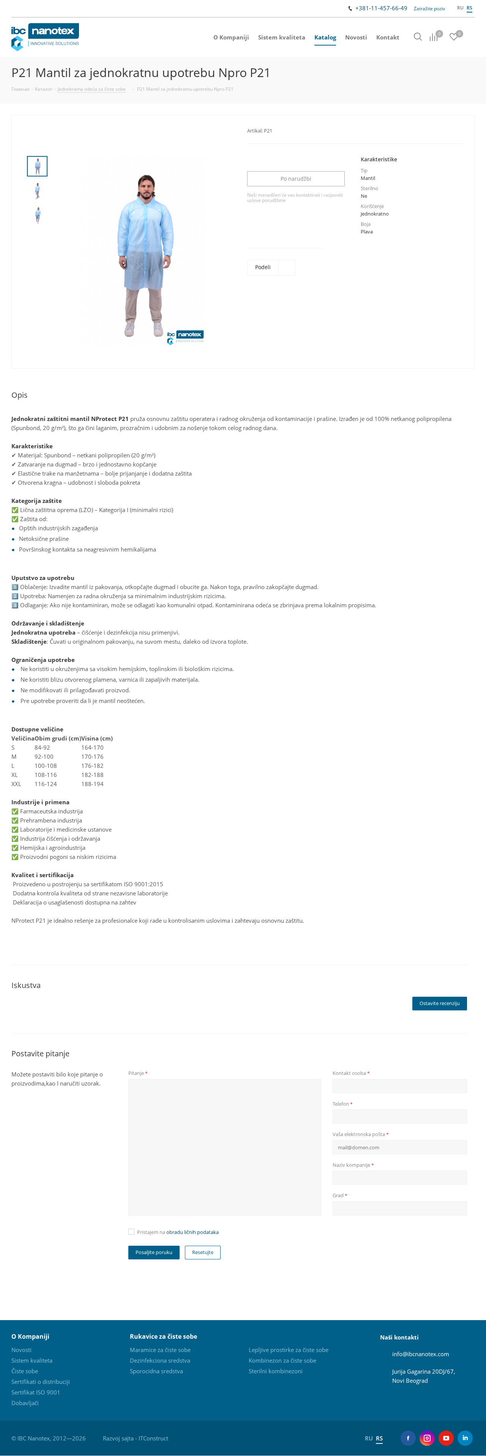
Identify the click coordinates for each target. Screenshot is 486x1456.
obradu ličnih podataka (192, 1232)
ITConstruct (153, 1438)
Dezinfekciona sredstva (160, 1360)
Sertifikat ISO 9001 (35, 1392)
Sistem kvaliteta (31, 1360)
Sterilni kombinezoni (276, 1371)
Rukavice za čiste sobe (163, 1336)
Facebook (408, 1438)
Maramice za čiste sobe (160, 1350)
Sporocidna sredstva (156, 1371)
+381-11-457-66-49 (381, 8)
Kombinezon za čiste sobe (282, 1360)
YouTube (446, 1438)
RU (460, 8)
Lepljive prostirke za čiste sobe (288, 1350)
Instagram (427, 1438)
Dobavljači (25, 1403)
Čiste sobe (24, 1371)
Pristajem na (178, 1232)
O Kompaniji (30, 1336)
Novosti (21, 1350)
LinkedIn (465, 1438)
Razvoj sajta (118, 1438)
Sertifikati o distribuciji (40, 1381)
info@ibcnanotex (414, 1354)
